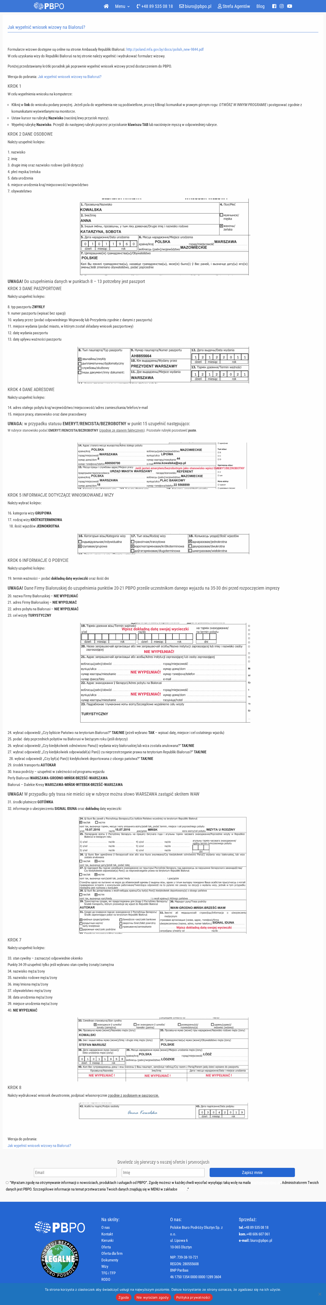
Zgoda (123, 1297)
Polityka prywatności (193, 1297)
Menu (120, 7)
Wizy (104, 1266)
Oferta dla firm (112, 1253)
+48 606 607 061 (258, 1234)
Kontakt (107, 1234)
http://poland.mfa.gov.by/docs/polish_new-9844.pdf (165, 49)
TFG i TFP (108, 1273)
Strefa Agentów (236, 6)
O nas (105, 1227)
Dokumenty (109, 1260)
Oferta (106, 1247)
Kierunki (107, 1240)
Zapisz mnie (252, 1172)
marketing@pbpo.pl (265, 1182)
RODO (182, 1189)
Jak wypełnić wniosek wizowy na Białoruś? (69, 76)
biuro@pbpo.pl (197, 6)
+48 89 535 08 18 (156, 6)
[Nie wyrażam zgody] (319, 1294)
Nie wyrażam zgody (153, 1297)
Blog (260, 7)
